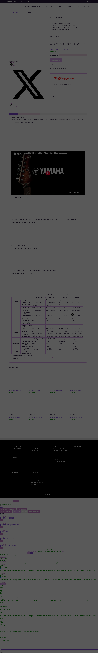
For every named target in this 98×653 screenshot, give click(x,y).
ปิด (72, 314)
